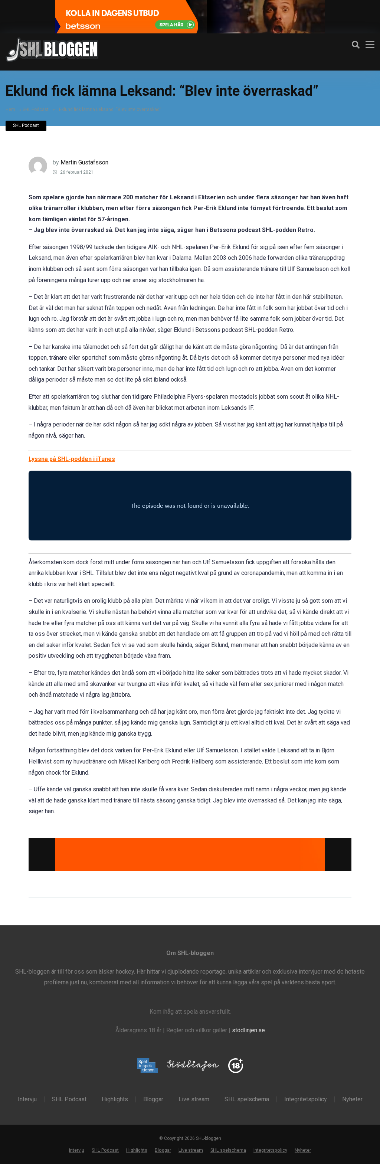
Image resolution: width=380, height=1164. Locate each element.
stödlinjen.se (248, 1030)
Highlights (115, 1099)
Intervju (27, 1099)
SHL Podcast (36, 109)
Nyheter (352, 1099)
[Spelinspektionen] (147, 1066)
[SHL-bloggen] (52, 48)
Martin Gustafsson (84, 162)
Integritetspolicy (305, 1099)
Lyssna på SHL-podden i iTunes (72, 458)
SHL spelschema (247, 1099)
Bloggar (153, 1099)
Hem (10, 109)
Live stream (193, 1099)
